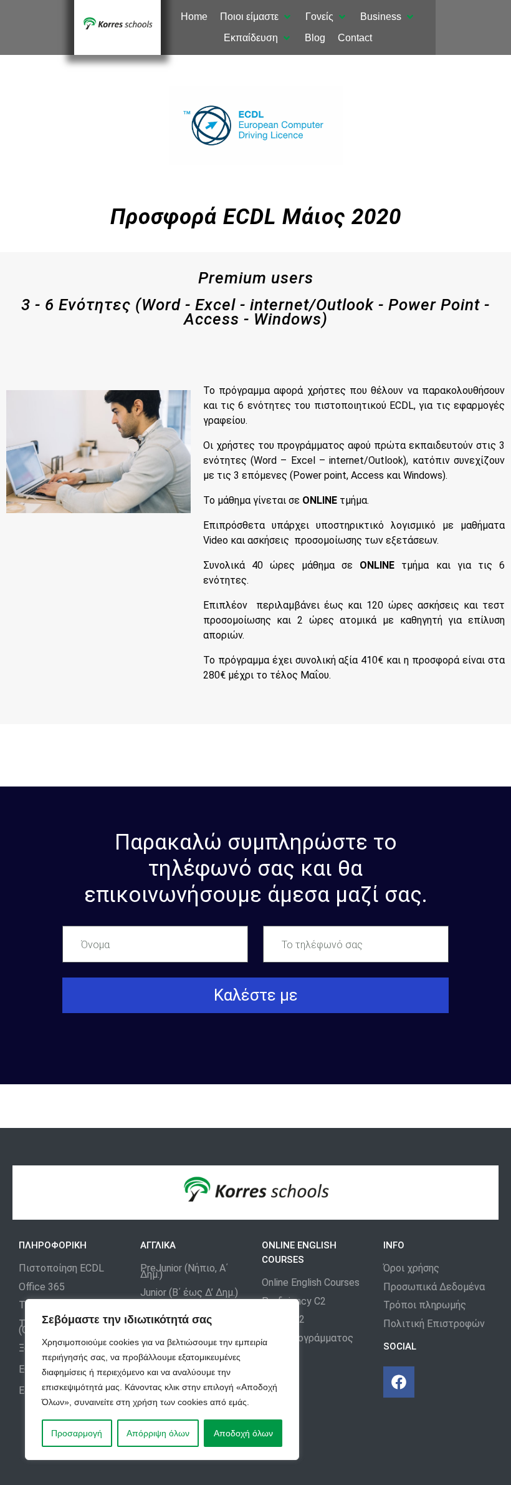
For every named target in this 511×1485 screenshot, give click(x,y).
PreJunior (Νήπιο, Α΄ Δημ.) (184, 1271)
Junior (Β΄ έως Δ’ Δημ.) (189, 1293)
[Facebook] (398, 1382)
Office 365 (42, 1287)
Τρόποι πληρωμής (424, 1305)
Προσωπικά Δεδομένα (434, 1287)
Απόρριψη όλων (158, 1433)
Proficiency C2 (294, 1301)
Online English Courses (311, 1283)
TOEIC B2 (283, 1319)
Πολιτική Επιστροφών (434, 1324)
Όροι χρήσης (411, 1268)
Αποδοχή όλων (243, 1433)
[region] (162, 1379)
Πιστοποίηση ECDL (61, 1268)
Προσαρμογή (76, 1433)
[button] (256, 16)
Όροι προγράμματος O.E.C (307, 1341)
